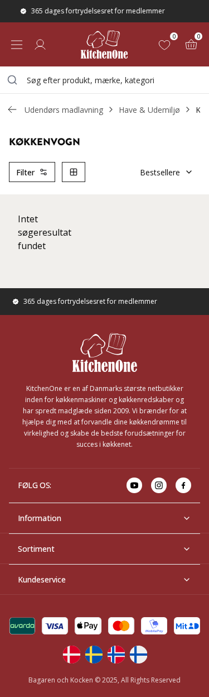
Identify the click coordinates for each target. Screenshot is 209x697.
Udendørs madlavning (64, 109)
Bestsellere (160, 172)
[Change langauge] (71, 654)
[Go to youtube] (134, 485)
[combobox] (104, 79)
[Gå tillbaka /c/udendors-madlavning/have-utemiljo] (12, 109)
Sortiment (36, 548)
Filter (25, 172)
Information (39, 518)
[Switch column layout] (73, 172)
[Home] (104, 44)
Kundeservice (42, 579)
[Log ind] (40, 45)
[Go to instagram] (159, 485)
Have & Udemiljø (149, 109)
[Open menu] (16, 44)
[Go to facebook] (183, 485)
